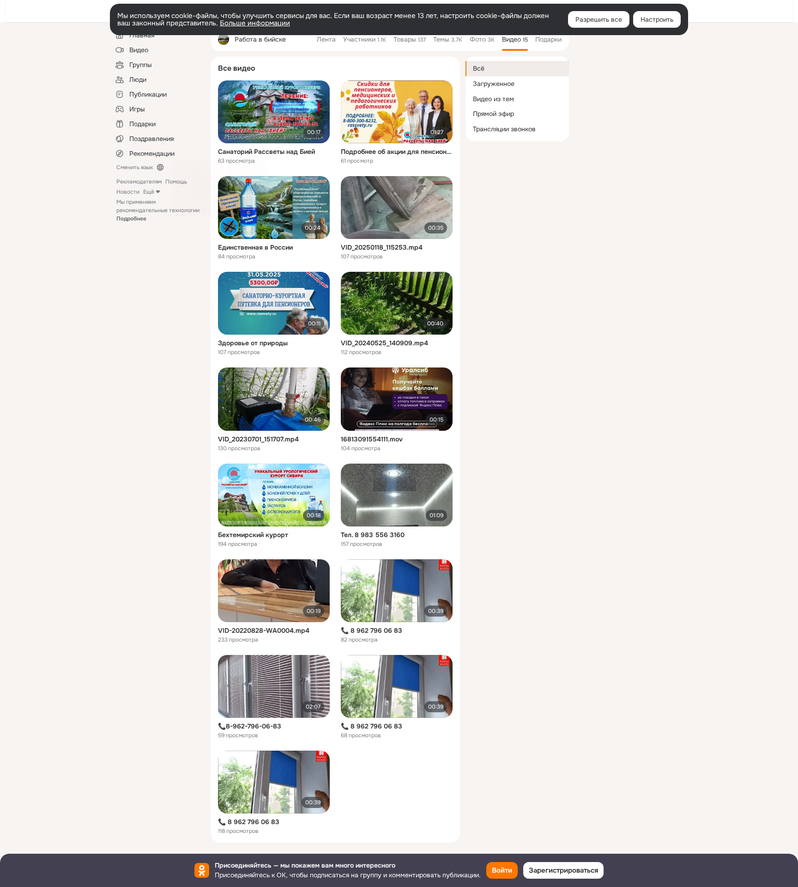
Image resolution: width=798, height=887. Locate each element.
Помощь (176, 181)
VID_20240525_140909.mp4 (384, 343)
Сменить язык (134, 167)
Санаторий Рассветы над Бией (266, 151)
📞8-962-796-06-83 (249, 726)
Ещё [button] (148, 192)
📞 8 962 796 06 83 (371, 630)
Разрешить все (598, 19)
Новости (127, 192)
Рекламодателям (139, 181)
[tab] (326, 39)
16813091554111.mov (372, 439)
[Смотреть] (274, 111)
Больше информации (255, 23)
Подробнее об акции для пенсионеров (397, 151)
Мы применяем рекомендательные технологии (158, 210)
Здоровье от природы (253, 343)
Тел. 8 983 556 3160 (373, 535)
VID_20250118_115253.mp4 (382, 247)
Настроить (657, 19)
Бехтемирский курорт (253, 535)
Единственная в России (255, 247)
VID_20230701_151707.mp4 (258, 439)
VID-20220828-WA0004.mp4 (263, 630)
